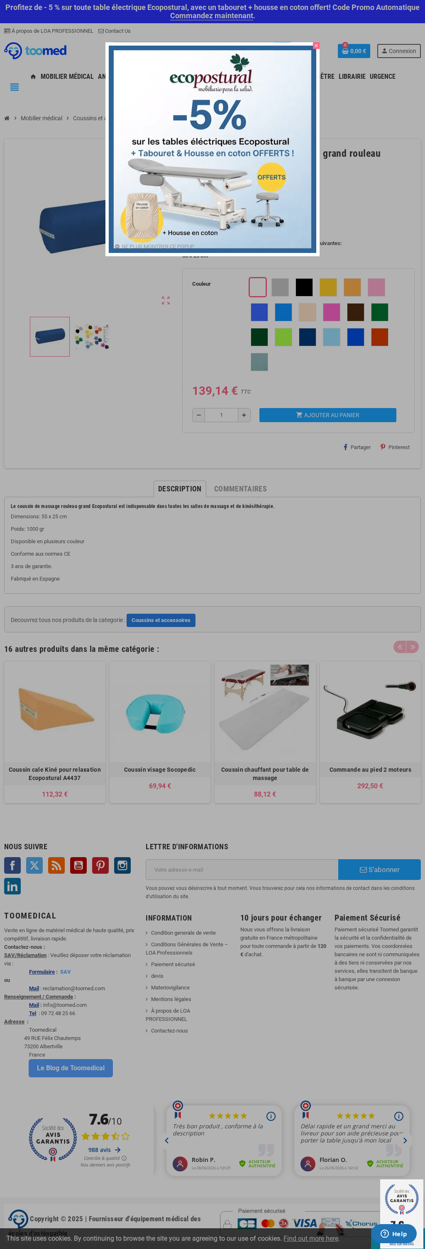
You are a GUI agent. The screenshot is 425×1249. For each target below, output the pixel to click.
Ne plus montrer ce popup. (158, 246)
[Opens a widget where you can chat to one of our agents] (394, 1234)
